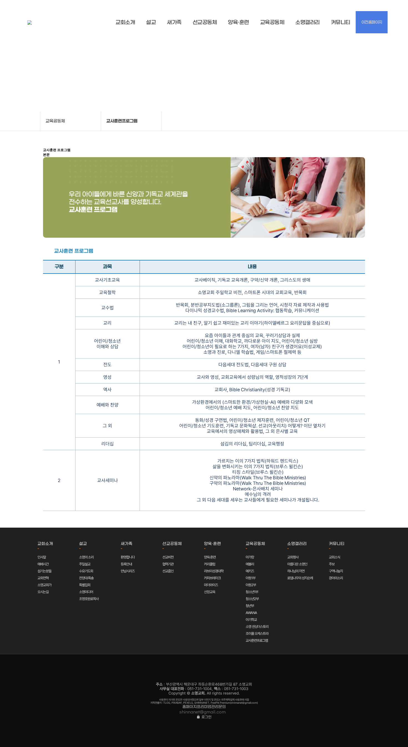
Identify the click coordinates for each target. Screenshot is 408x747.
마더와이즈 (211, 585)
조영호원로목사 (89, 599)
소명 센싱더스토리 (257, 627)
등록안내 (126, 564)
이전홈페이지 (371, 22)
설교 (151, 22)
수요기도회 (86, 571)
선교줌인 (167, 571)
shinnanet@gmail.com (202, 712)
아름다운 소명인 (297, 564)
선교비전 (167, 557)
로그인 (205, 717)
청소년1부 (252, 592)
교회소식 (334, 557)
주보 (331, 564)
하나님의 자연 (295, 571)
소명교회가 (44, 585)
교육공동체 (272, 22)
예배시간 (43, 564)
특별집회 (84, 585)
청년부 (250, 606)
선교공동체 (205, 22)
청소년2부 (252, 599)
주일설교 (84, 564)
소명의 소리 (86, 557)
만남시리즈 (128, 571)
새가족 (174, 22)
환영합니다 (128, 557)
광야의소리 (336, 578)
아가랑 (250, 557)
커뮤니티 (340, 22)
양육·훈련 (238, 22)
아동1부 (250, 578)
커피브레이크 (212, 578)
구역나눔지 (336, 571)
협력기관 (167, 564)
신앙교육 (209, 592)
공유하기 (371, 121)
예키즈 (250, 571)
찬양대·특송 (86, 578)
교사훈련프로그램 (257, 640)
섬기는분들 (44, 571)
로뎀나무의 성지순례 (300, 578)
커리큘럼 (209, 564)
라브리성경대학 (213, 571)
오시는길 (43, 592)
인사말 (41, 557)
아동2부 (251, 585)
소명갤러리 (307, 22)
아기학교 (251, 620)
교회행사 (292, 557)
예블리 (250, 564)
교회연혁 (43, 578)
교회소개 (125, 22)
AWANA (251, 613)
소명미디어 (86, 592)
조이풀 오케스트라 (257, 633)
